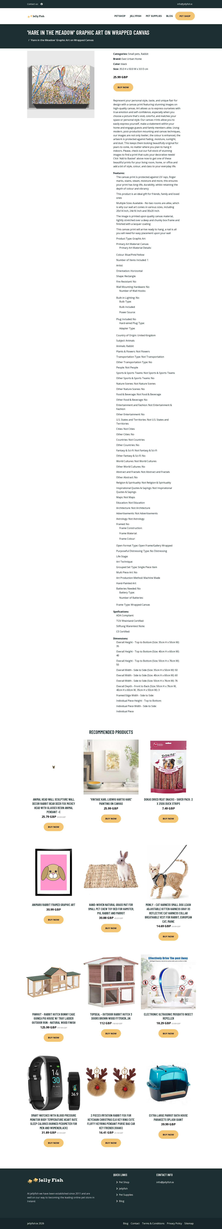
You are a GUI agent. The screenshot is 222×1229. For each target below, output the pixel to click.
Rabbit (144, 54)
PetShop (119, 16)
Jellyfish (135, 16)
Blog (169, 16)
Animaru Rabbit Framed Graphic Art (53, 905)
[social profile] (41, 4)
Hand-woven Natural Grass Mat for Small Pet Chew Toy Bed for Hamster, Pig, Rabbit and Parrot (111, 909)
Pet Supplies (154, 16)
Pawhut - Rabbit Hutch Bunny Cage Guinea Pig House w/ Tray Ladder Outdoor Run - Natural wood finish (54, 1018)
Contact (135, 1223)
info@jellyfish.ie (184, 4)
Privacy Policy (174, 1223)
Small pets (134, 54)
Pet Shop (185, 16)
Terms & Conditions (153, 1223)
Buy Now (123, 87)
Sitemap (189, 1223)
